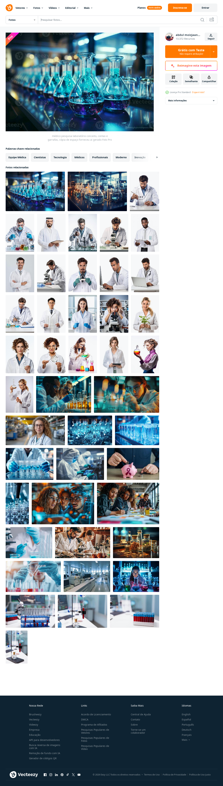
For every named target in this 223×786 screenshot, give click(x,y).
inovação (140, 157)
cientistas (40, 157)
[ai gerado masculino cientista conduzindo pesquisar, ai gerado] (144, 191)
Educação (34, 734)
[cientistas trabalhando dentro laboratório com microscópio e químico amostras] (82, 542)
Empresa (34, 729)
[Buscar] (202, 20)
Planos (142, 7)
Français (187, 734)
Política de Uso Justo (200, 774)
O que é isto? (198, 92)
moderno (121, 157)
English (186, 714)
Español (186, 719)
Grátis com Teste (191, 51)
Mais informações (177, 100)
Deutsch (186, 729)
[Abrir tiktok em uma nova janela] (67, 774)
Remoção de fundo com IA (44, 753)
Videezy (33, 724)
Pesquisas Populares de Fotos (95, 739)
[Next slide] (154, 157)
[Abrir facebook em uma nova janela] (45, 774)
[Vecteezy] (9, 7)
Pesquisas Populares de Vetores (95, 731)
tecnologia (60, 157)
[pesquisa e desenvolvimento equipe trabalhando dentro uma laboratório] (63, 394)
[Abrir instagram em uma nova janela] (50, 774)
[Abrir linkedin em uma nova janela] (56, 774)
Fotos (36, 8)
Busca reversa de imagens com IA (44, 746)
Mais (87, 8)
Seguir (211, 38)
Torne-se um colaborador (138, 731)
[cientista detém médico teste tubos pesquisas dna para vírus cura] (137, 430)
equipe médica (17, 157)
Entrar (205, 7)
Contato (135, 719)
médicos (79, 157)
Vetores (20, 8)
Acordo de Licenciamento (96, 714)
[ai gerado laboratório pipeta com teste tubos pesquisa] (17, 503)
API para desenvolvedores (44, 740)
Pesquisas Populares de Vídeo (95, 747)
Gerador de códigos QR (43, 758)
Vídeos (53, 8)
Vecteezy (34, 719)
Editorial (70, 8)
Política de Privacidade (174, 774)
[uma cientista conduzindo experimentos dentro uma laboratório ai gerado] (136, 576)
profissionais (100, 157)
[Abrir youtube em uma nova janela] (79, 774)
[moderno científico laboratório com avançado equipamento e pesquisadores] (87, 576)
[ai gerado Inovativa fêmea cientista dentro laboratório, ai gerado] (82, 314)
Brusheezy (35, 714)
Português (188, 724)
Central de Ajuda (141, 714)
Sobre (134, 724)
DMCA (84, 719)
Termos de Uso (152, 774)
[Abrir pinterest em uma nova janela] (62, 774)
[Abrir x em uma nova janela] (73, 774)
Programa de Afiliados (94, 724)
